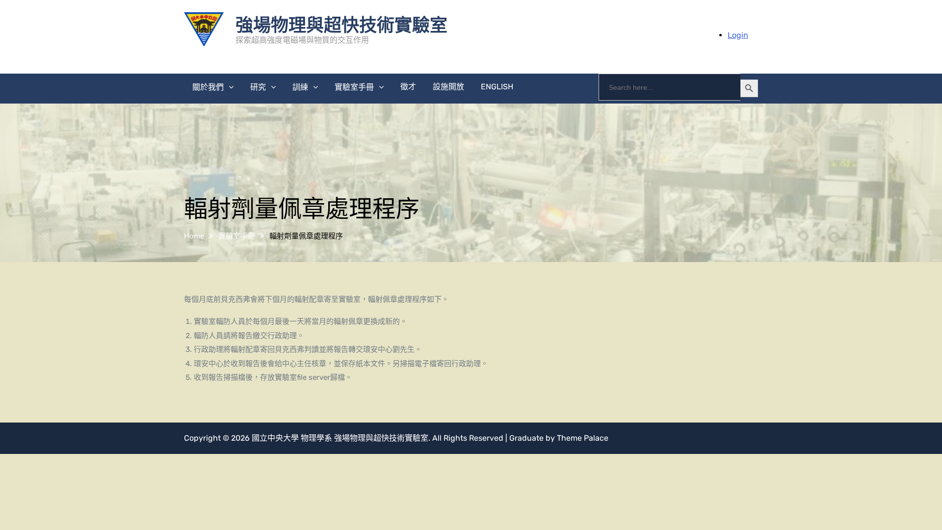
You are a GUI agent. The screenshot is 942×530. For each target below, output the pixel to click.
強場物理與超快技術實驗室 (341, 24)
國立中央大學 (275, 438)
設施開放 (448, 86)
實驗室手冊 (354, 87)
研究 (258, 87)
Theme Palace (582, 438)
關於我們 (208, 87)
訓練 (300, 87)
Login (738, 35)
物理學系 (316, 438)
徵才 (408, 86)
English (497, 86)
